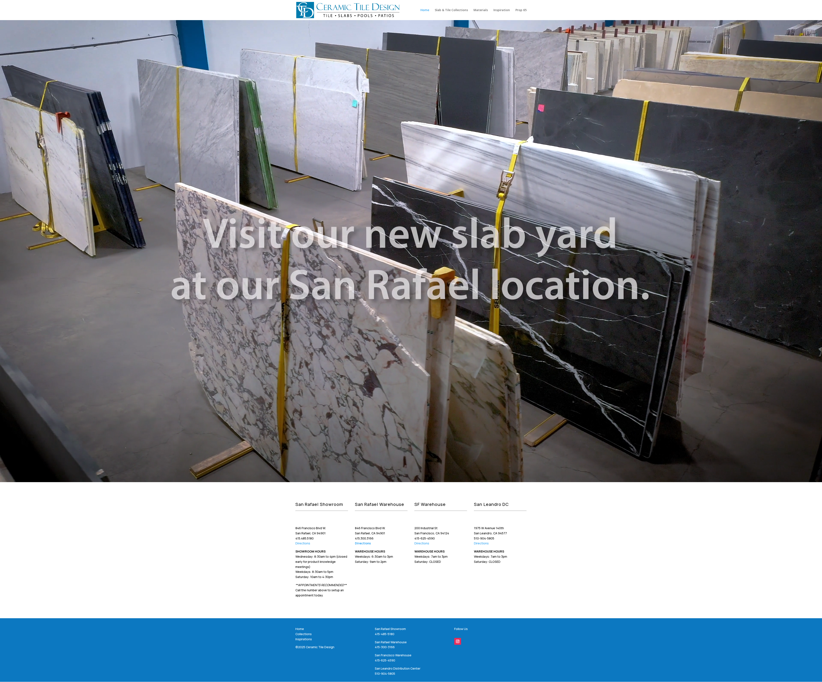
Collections (303, 634)
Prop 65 (521, 10)
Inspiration (501, 10)
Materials (481, 10)
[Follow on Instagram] (457, 641)
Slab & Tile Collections (451, 10)
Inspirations (303, 639)
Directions (302, 543)
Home (424, 10)
